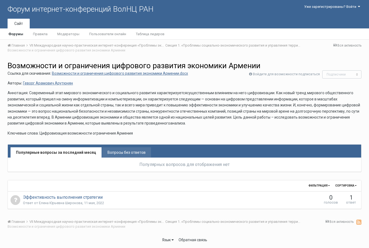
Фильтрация (318, 185)
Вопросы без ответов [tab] (127, 152)
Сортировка (345, 185)
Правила (40, 34)
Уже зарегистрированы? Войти (331, 7)
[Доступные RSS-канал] (358, 222)
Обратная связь (193, 240)
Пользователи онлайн (107, 34)
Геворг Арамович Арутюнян (48, 83)
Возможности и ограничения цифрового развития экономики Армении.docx (120, 73)
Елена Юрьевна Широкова (60, 203)
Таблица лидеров (150, 34)
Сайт (18, 23)
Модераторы (68, 34)
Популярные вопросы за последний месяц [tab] (56, 152)
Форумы (15, 34)
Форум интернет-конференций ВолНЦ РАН (80, 9)
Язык (167, 240)
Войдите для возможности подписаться (286, 74)
